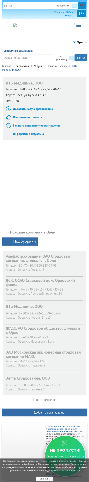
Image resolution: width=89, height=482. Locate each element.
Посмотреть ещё (44, 400)
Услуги (38, 66)
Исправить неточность (27, 117)
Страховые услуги (57, 66)
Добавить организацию (49, 412)
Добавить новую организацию (33, 109)
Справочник (22, 66)
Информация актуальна (28, 134)
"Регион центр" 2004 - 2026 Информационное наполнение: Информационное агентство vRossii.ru (64, 429)
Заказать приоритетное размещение (36, 125)
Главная (6, 66)
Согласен (44, 478)
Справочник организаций (18, 51)
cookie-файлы (40, 461)
